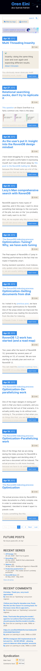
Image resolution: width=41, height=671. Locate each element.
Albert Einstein (11, 66)
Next (30, 527)
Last (35, 527)
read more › (32, 76)
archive (24, 22)
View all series (8, 580)
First (5, 527)
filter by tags (11, 22)
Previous (13, 527)
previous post (23, 303)
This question (8, 107)
